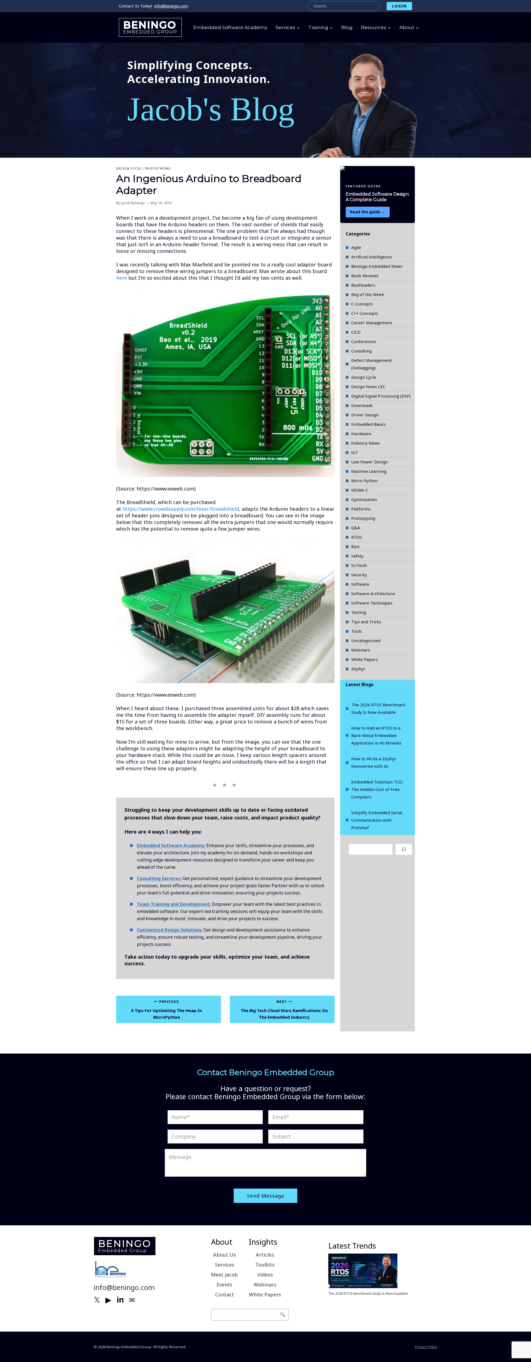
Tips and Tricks (366, 621)
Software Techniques (371, 603)
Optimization (364, 499)
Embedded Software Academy (230, 27)
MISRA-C (359, 490)
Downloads (362, 405)
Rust (355, 546)
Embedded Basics (368, 424)
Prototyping (158, 168)
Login (399, 6)
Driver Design (365, 414)
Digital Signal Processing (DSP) (381, 396)
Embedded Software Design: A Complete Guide (377, 197)
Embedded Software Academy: (171, 845)
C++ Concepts (364, 313)
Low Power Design (369, 462)
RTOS (356, 537)
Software (360, 584)
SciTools (359, 565)
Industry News (365, 443)
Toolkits (265, 1264)
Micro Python (364, 480)
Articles (265, 1254)
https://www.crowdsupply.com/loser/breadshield (181, 508)
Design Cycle (128, 168)
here (121, 277)
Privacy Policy (426, 1346)
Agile (356, 247)
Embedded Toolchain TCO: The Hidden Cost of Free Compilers (377, 789)
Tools (356, 631)
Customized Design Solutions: (169, 930)
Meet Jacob (224, 1274)
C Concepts (362, 304)
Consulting (361, 351)
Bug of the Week (367, 294)
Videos (265, 1274)
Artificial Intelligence (371, 257)
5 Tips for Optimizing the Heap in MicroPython (166, 1009)
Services (224, 1264)
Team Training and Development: (174, 904)
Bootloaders (363, 285)
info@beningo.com (171, 6)
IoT (354, 452)
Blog (347, 27)
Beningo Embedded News (376, 266)
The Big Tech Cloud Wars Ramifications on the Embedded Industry (284, 1009)
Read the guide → (367, 211)
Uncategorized (365, 640)
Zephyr (358, 668)
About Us (224, 1254)
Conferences (363, 341)
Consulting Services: (159, 878)
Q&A (355, 527)
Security (359, 574)
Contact (224, 1294)
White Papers (364, 659)
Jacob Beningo (133, 202)
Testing (358, 612)
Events (224, 1284)
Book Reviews (365, 275)
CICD (356, 332)
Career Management (371, 322)
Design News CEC (368, 386)
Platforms (361, 509)
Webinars (360, 650)
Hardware (361, 433)
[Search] (403, 849)
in (120, 1299)
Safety (357, 556)
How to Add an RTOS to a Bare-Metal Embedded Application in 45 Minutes (376, 735)
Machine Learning (368, 471)
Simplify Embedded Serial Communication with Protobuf (376, 820)
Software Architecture (373, 593)
